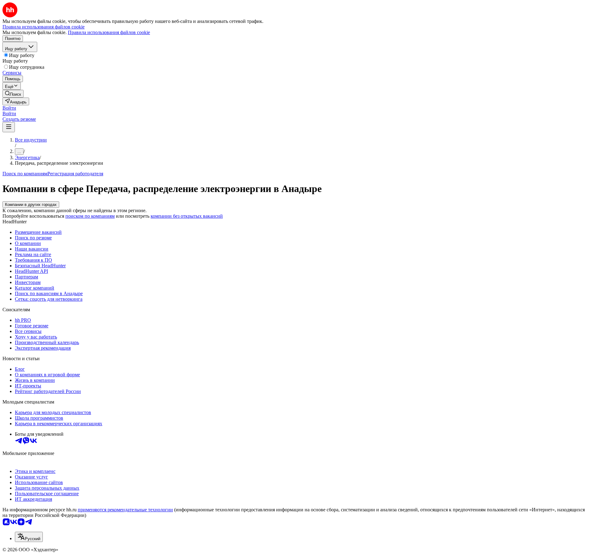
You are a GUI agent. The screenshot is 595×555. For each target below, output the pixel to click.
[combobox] (29, 537)
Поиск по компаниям (24, 173)
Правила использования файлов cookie (109, 32)
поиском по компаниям (90, 216)
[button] (9, 108)
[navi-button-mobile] (8, 127)
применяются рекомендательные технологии (125, 509)
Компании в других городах (31, 204)
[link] (13, 94)
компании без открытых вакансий (187, 216)
